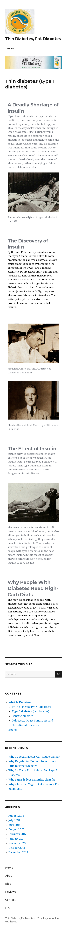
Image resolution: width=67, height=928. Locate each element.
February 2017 (17, 834)
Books (12, 729)
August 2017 (16, 829)
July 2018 (14, 820)
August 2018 (16, 815)
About (9, 875)
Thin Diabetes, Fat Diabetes (33, 38)
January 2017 (16, 838)
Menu (10, 48)
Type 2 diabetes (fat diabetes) (30, 711)
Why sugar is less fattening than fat (31, 779)
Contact (10, 899)
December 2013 (18, 852)
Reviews (10, 891)
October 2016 (16, 847)
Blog (8, 883)
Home (9, 867)
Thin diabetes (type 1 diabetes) (31, 706)
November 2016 (18, 843)
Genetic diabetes (22, 716)
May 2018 (14, 824)
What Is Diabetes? (19, 702)
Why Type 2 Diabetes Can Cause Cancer (34, 756)
